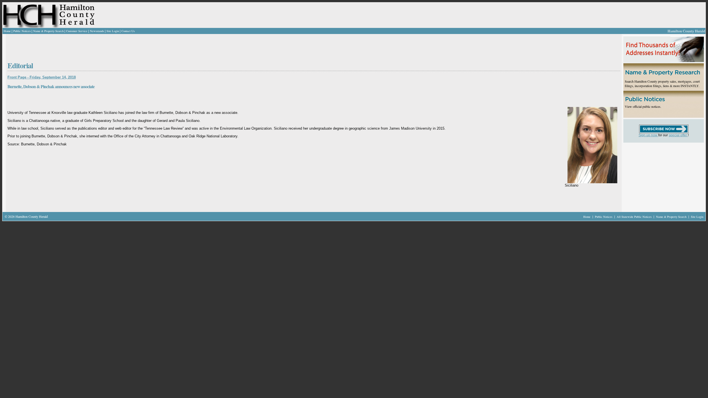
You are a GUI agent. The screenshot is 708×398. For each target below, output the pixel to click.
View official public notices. (643, 106)
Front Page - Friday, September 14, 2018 (41, 77)
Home (7, 31)
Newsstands (97, 31)
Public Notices (22, 31)
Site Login (112, 31)
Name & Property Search (48, 31)
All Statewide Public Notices (634, 217)
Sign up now (648, 135)
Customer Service (76, 31)
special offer (678, 135)
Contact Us (128, 31)
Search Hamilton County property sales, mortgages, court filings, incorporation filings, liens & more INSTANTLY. (662, 83)
